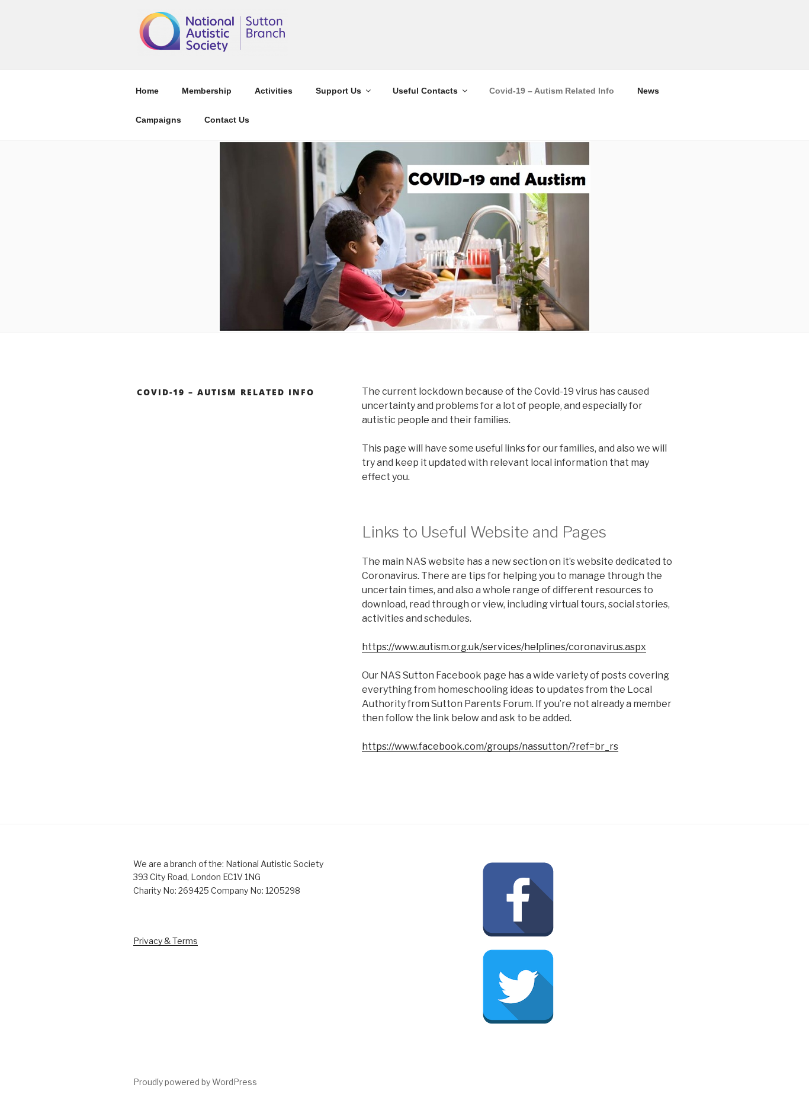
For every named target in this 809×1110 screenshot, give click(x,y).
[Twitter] (518, 1021)
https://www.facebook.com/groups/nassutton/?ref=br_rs (490, 746)
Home (147, 90)
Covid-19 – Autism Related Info (551, 90)
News (648, 90)
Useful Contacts (425, 90)
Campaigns (158, 119)
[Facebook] (518, 934)
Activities (274, 90)
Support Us (338, 90)
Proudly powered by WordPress (195, 1082)
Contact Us (226, 119)
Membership (207, 90)
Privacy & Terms (165, 941)
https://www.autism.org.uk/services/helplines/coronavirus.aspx (504, 646)
